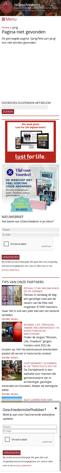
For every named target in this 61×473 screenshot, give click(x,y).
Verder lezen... (10, 319)
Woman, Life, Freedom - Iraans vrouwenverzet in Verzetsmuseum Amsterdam (41, 329)
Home (5, 27)
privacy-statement (10, 270)
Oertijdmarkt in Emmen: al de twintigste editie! (40, 364)
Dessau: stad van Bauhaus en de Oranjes (41, 289)
